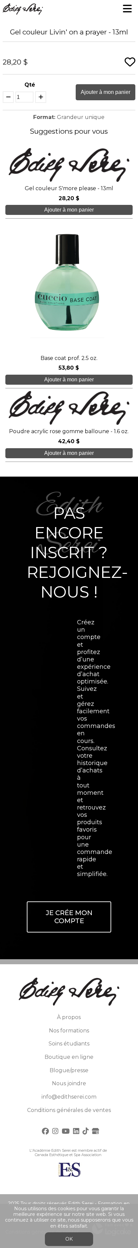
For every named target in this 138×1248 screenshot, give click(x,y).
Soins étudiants (69, 1043)
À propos (69, 1017)
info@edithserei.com (69, 1097)
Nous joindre (69, 1083)
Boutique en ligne (69, 1057)
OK (69, 1239)
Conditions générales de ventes (69, 1110)
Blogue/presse (69, 1070)
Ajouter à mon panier (105, 92)
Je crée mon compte (69, 917)
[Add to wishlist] (130, 62)
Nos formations (69, 1030)
